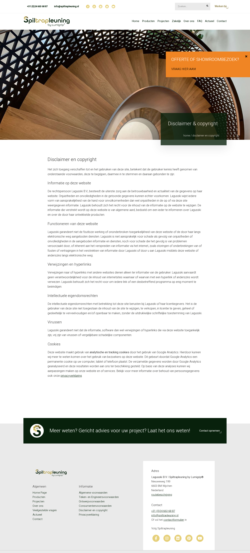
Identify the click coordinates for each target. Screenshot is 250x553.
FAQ (199, 21)
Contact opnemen (209, 431)
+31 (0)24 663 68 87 (37, 6)
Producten (148, 21)
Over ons (189, 21)
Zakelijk (176, 21)
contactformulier (173, 520)
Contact (222, 21)
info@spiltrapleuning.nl (66, 6)
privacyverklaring (71, 376)
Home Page (40, 493)
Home (135, 21)
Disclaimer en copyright (93, 510)
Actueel (209, 21)
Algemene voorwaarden (93, 493)
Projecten (163, 21)
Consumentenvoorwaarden (95, 506)
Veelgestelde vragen (45, 510)
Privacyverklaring (89, 515)
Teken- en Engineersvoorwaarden (99, 497)
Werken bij (221, 6)
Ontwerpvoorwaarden (92, 501)
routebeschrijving (161, 495)
